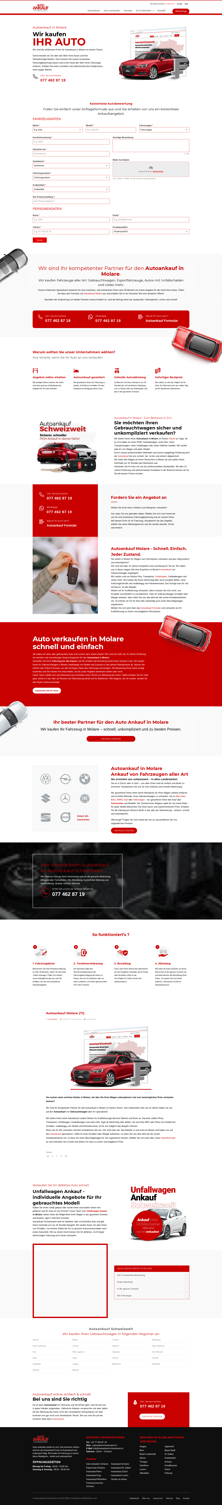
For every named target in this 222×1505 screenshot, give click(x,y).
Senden (40, 240)
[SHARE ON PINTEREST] (61, 1156)
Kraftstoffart (39, 185)
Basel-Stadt (170, 1450)
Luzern (143, 1469)
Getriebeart (39, 161)
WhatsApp (100, 316)
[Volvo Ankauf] (65, 817)
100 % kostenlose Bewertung (131, 1275)
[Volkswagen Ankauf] (46, 779)
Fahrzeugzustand (42, 173)
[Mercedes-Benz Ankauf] (65, 798)
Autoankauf (123, 456)
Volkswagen (139, 800)
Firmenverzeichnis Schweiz (94, 1484)
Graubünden (170, 1458)
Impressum (158, 1498)
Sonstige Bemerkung (123, 137)
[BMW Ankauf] (85, 779)
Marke (36, 125)
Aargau (143, 1446)
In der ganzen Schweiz (128, 1289)
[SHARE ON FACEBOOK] (52, 1156)
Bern (142, 1450)
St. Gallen (169, 1454)
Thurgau (143, 1462)
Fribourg (168, 1473)
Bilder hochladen (121, 160)
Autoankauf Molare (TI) (65, 1013)
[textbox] (55, 129)
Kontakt (179, 4)
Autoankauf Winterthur (96, 1479)
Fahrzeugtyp (146, 125)
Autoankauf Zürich (119, 1471)
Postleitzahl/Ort (120, 227)
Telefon (37, 227)
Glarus (143, 1458)
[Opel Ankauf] (65, 779)
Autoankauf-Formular (151, 608)
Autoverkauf (58, 1419)
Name (36, 215)
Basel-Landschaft (148, 1454)
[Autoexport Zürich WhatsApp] (90, 317)
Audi (125, 800)
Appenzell (169, 1446)
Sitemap (169, 1498)
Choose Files (158, 171)
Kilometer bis (40, 149)
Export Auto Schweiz (95, 1468)
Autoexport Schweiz (120, 1464)
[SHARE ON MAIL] (66, 1156)
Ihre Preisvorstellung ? (44, 197)
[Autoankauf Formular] (140, 317)
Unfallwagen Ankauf (97, 1211)
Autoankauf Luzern (119, 1475)
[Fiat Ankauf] (85, 798)
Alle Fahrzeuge (124, 1295)
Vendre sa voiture (119, 1479)
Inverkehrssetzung (42, 137)
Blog (186, 4)
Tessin (172, 438)
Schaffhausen (171, 1465)
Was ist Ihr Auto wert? (157, 316)
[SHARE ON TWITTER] (48, 1156)
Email (116, 215)
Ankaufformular (168, 1138)
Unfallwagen (161, 576)
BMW (119, 800)
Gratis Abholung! (125, 1282)
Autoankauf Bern (93, 1471)
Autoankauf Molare (93, 293)
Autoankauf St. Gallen (121, 1468)
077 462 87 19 (169, 4)
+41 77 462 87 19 (99, 1442)
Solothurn (144, 1465)
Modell (90, 125)
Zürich (167, 1469)
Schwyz (168, 1462)
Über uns (146, 1498)
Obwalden (144, 1473)
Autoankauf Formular (162, 320)
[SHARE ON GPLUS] (57, 1156)
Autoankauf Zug (93, 1475)
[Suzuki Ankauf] (46, 798)
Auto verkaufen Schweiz (97, 1464)
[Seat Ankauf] (46, 817)
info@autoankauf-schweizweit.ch (108, 1448)
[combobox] (58, 129)
